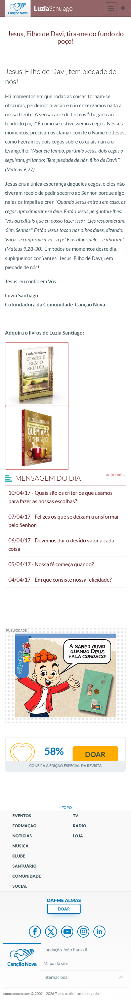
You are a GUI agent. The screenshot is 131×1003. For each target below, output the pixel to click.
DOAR (64, 909)
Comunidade (26, 876)
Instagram (83, 932)
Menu (111, 8)
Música (20, 846)
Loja (78, 836)
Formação (24, 826)
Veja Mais (115, 474)
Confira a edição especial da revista (65, 765)
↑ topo (65, 808)
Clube (18, 856)
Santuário (24, 866)
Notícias (22, 836)
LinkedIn (99, 932)
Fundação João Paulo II (65, 949)
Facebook (35, 932)
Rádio (79, 826)
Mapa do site (55, 963)
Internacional (56, 977)
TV (75, 816)
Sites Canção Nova (123, 8)
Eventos (21, 816)
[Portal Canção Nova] (18, 8)
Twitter (51, 932)
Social (19, 886)
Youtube (67, 932)
